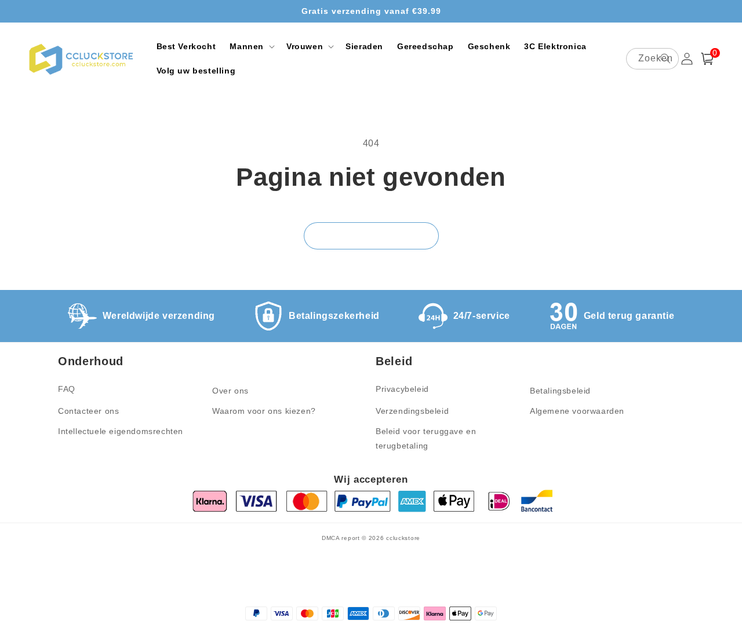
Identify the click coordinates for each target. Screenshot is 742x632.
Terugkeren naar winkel (371, 236)
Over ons (230, 390)
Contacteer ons (88, 411)
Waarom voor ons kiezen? (264, 411)
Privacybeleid (402, 389)
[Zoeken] (665, 58)
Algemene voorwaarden (577, 411)
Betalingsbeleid (560, 390)
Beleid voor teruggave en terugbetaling (426, 438)
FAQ (66, 389)
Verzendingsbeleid (412, 411)
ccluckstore (403, 538)
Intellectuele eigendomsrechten (120, 431)
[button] (251, 46)
